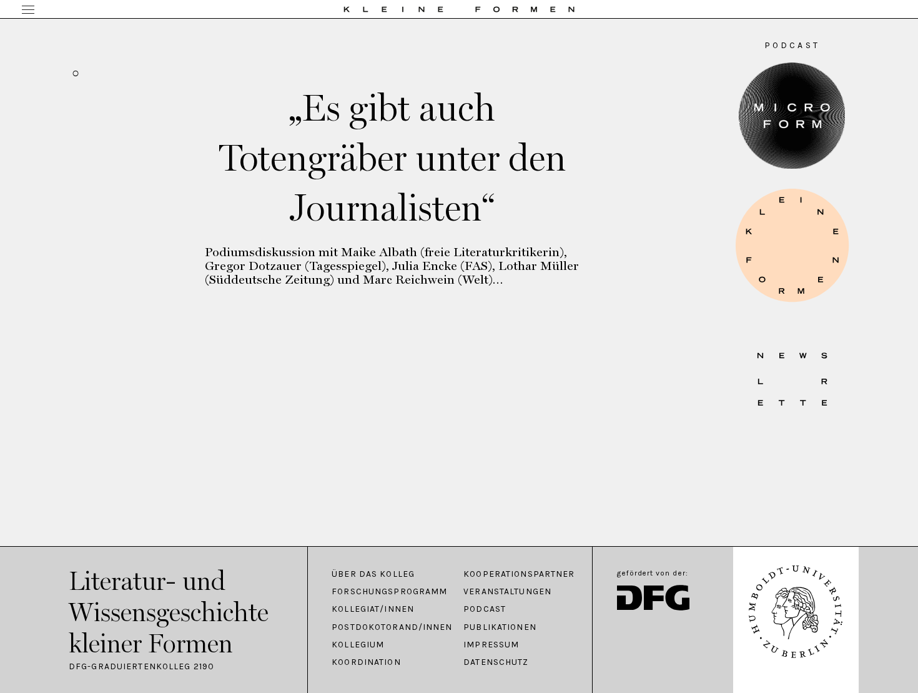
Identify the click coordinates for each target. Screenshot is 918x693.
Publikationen (499, 627)
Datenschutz (495, 662)
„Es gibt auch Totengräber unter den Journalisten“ (392, 157)
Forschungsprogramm (389, 592)
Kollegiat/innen (373, 609)
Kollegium (358, 645)
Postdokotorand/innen (391, 627)
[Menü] (28, 11)
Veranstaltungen (507, 592)
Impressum (491, 645)
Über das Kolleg (373, 574)
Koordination (366, 662)
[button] (792, 245)
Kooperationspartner (519, 574)
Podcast (484, 609)
